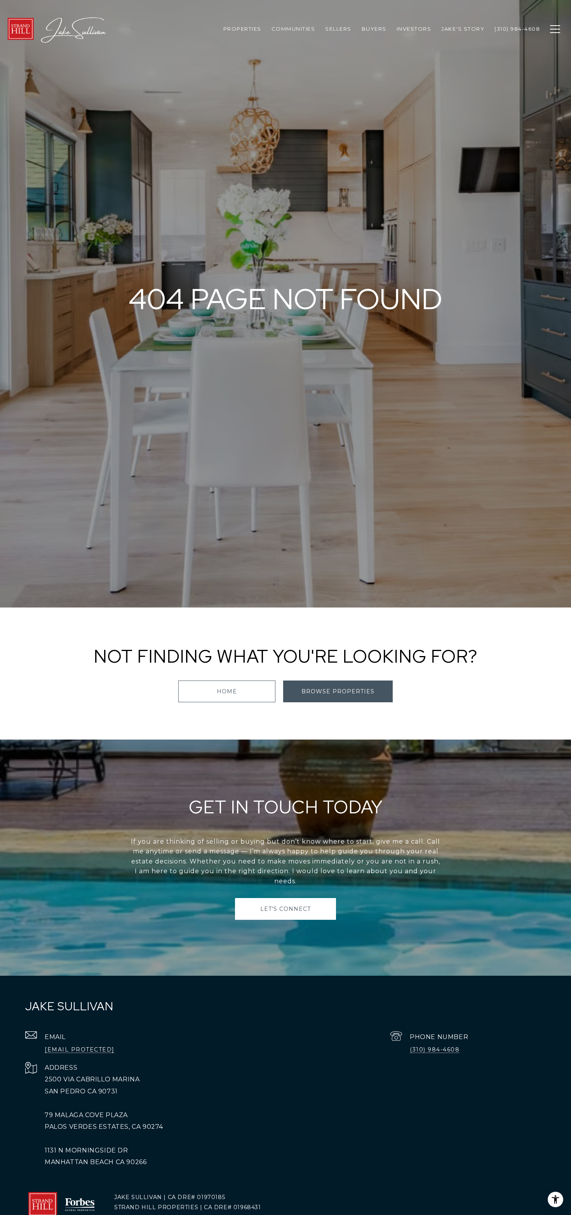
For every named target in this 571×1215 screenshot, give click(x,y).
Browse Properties (337, 691)
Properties (242, 29)
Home (227, 691)
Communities (293, 29)
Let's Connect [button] (285, 908)
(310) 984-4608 (435, 1049)
